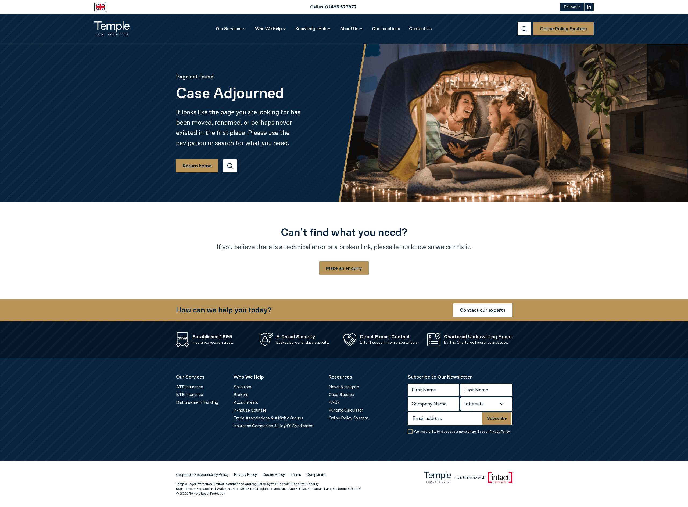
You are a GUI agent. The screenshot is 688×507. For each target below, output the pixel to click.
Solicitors (242, 386)
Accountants (246, 402)
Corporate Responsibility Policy (202, 474)
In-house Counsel (250, 410)
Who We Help (268, 28)
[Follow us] (589, 7)
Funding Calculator (346, 410)
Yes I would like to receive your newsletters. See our (462, 431)
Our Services (228, 28)
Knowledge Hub (310, 28)
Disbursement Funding (197, 402)
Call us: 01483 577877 (333, 6)
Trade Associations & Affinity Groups (268, 417)
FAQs (334, 402)
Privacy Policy (499, 431)
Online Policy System (348, 417)
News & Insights (344, 386)
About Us (349, 28)
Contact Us (420, 28)
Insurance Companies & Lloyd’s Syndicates (273, 425)
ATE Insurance (189, 386)
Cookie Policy (273, 474)
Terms (295, 474)
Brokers (241, 394)
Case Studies (341, 394)
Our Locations (386, 28)
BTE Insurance (189, 394)
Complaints (315, 474)
